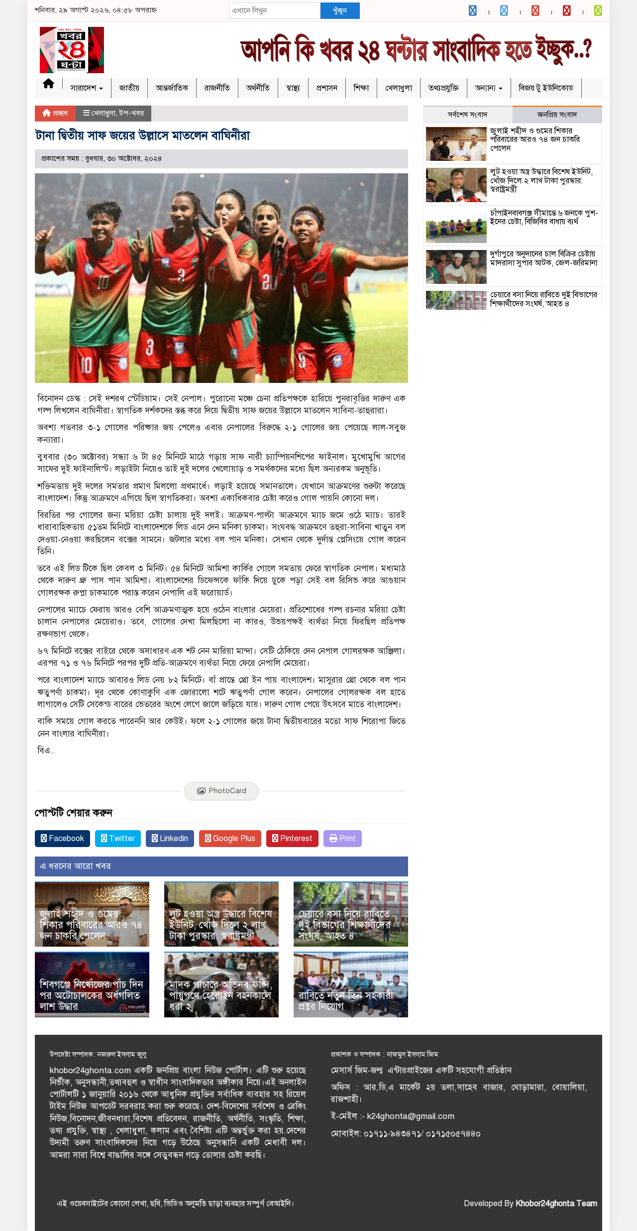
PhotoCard (227, 790)
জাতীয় (129, 88)
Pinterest (295, 839)
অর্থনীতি (258, 88)
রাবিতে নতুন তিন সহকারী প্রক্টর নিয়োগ (346, 1001)
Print (346, 839)
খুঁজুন (340, 10)
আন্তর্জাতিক (172, 88)
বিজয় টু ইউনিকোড (546, 88)
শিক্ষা (361, 88)
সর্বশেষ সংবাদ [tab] (468, 114)
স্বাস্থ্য (293, 88)
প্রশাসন (327, 88)
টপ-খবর (131, 113)
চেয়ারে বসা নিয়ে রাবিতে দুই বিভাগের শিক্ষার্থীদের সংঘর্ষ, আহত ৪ (345, 925)
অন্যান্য (486, 88)
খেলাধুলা (398, 88)
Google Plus (233, 839)
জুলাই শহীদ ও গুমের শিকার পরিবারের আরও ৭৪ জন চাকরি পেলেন (91, 925)
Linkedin (173, 839)
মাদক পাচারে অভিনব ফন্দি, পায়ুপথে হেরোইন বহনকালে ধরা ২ (220, 996)
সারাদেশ (84, 88)
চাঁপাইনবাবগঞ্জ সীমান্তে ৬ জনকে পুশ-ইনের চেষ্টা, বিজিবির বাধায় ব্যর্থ (544, 217)
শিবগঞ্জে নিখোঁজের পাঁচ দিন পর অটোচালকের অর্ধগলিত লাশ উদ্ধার (91, 996)
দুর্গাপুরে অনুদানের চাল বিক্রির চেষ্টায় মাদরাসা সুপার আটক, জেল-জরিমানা (543, 258)
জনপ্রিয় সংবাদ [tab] (557, 114)
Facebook (65, 839)
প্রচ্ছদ (59, 113)
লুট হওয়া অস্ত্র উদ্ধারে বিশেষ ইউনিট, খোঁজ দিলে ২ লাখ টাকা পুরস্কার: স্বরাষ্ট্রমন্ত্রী (220, 925)
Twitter (121, 839)
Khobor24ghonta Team (556, 1204)
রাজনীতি (217, 88)
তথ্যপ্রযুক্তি (443, 88)
